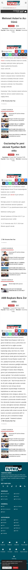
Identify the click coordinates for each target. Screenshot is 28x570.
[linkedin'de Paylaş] (6, 54)
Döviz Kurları (18, 499)
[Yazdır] (16, 54)
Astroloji (17, 496)
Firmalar (10, 551)
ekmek (13, 194)
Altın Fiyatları (5, 499)
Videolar (9, 544)
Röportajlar (24, 544)
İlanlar (16, 551)
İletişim (3, 511)
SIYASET (17, 522)
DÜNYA (16, 519)
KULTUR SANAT (5, 528)
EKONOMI (4, 522)
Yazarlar (2, 544)
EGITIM (16, 530)
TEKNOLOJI (17, 528)
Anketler (3, 551)
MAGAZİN (17, 525)
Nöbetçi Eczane (5, 493)
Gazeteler (17, 493)
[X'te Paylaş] (3, 54)
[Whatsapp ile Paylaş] (10, 54)
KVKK (3, 506)
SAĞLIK (3, 530)
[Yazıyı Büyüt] (25, 54)
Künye (16, 509)
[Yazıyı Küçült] (22, 54)
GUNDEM (4, 519)
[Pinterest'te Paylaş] (16, 51)
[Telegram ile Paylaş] (19, 51)
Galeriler (16, 544)
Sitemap (14, 558)
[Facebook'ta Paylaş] (25, 51)
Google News (7, 51)
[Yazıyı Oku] (19, 54)
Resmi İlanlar (24, 551)
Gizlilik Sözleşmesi (6, 509)
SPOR (3, 525)
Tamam (15, 567)
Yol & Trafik (4, 496)
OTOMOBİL (4, 533)
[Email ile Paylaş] (13, 54)
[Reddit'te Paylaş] (22, 51)
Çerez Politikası (18, 506)
